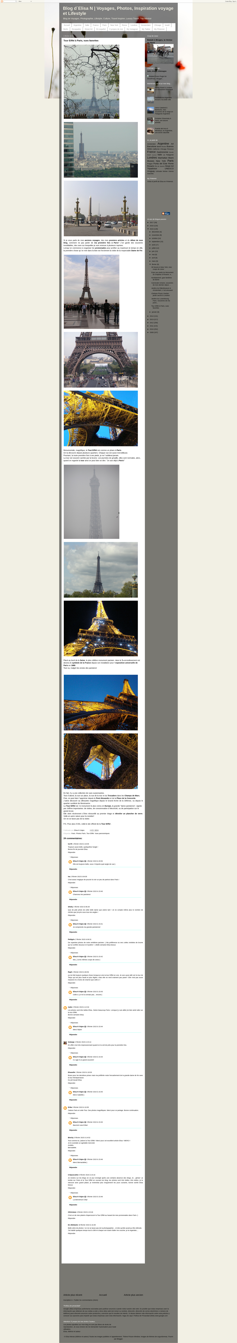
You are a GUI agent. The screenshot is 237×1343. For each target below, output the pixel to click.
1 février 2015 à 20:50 (95, 861)
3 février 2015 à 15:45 (95, 1092)
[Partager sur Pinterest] (98, 830)
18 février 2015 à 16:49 (87, 1225)
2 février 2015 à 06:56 (81, 972)
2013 (152, 319)
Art (172, 144)
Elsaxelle (71, 1072)
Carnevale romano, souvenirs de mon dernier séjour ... (162, 284)
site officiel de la (99, 824)
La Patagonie (168, 155)
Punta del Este (160, 163)
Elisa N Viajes (78, 861)
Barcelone (151, 146)
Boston (164, 146)
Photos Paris (81, 833)
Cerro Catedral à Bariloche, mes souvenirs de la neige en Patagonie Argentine (164, 111)
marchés (150, 174)
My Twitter (146, 29)
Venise (165, 171)
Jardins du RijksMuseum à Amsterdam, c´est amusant (162, 289)
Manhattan (162, 158)
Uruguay (151, 171)
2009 (152, 332)
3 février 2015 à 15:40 (95, 891)
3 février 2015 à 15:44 (95, 1026)
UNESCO (169, 168)
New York (114, 25)
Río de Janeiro (160, 166)
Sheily (70, 907)
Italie (87, 25)
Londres (134, 25)
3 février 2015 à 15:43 (95, 992)
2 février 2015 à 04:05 (79, 876)
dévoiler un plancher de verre (128, 814)
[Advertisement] (103, 1278)
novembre (156, 235)
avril (153, 258)
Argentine (77, 25)
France (96, 25)
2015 (152, 229)
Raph (70, 972)
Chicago (157, 25)
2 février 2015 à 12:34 (81, 1007)
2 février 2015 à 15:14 (83, 1042)
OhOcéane (72, 1212)
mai (153, 254)
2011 (152, 326)
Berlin (65, 29)
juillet (154, 248)
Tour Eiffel (90, 833)
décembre (156, 232)
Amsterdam (146, 25)
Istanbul (154, 155)
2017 (152, 222)
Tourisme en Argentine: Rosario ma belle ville (163, 99)
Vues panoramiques (102, 833)
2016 (152, 226)
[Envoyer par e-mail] (91, 830)
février (154, 264)
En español (101, 29)
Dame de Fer (136, 251)
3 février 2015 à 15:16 (87, 1175)
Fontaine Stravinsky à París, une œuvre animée (163, 120)
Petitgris (71, 939)
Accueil (67, 25)
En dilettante (73, 1225)
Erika (70, 1107)
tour (82, 461)
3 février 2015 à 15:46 (95, 1159)
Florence (170, 149)
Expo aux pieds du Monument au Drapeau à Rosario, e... (162, 273)
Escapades (76, 29)
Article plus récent (72, 1295)
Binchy (71, 1138)
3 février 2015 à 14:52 (82, 1138)
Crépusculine (73, 1175)
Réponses (74, 857)
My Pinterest (159, 29)
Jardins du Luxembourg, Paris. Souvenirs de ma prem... (160, 301)
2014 (152, 316)
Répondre (71, 852)
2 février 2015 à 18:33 (84, 1072)
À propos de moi (116, 29)
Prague (150, 164)
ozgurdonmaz (162, 1337)
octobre (155, 238)
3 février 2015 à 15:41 (95, 924)
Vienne (171, 171)
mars (154, 261)
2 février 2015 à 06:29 (81, 907)
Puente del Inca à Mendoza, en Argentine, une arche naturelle (164, 130)
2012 (152, 323)
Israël (167, 25)
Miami (171, 158)
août (154, 245)
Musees (150, 161)
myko (70, 1007)
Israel (149, 155)
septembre (156, 241)
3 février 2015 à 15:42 (95, 956)
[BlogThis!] (92, 830)
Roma (124, 25)
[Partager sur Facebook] (96, 830)
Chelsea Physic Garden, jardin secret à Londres (160, 294)
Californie (156, 149)
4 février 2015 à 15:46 (85, 1212)
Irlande (171, 152)
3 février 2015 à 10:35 (81, 1107)
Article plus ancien (133, 1295)
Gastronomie (162, 152)
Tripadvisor (152, 168)
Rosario (150, 166)
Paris (104, 25)
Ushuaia (159, 171)
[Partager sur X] (94, 830)
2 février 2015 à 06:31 (83, 939)
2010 (152, 329)
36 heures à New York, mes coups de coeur (161, 268)
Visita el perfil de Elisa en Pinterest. (160, 181)
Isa (69, 876)
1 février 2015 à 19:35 (81, 844)
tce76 (70, 844)
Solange (71, 1042)
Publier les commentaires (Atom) (86, 1300)
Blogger (120, 1339)
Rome (171, 163)
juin (153, 251)
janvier (154, 312)
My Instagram (132, 29)
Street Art (89, 29)
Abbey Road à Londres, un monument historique (164, 89)
